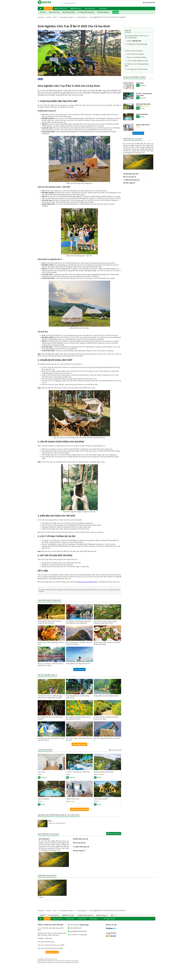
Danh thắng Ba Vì (82, 17)
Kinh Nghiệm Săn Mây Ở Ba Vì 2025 (78, 663)
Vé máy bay (91, 8)
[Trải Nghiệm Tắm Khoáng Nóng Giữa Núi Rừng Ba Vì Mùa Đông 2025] (79, 611)
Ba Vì (49, 8)
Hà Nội (49, 17)
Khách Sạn (77, 8)
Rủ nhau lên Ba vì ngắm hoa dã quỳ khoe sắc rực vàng (106, 718)
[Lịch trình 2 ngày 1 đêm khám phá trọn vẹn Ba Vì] (79, 729)
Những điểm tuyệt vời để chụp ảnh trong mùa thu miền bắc (49, 622)
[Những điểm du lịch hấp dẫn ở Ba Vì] (107, 686)
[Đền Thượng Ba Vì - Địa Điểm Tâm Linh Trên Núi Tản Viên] (79, 633)
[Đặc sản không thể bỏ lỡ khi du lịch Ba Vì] (107, 729)
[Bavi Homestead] (51, 796)
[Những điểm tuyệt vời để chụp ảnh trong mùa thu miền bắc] (51, 611)
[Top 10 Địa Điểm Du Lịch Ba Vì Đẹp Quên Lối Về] (79, 686)
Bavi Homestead (43, 799)
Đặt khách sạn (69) (81, 839)
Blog (116, 12)
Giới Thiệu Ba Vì (44, 839)
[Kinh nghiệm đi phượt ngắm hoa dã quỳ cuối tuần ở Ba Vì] (79, 707)
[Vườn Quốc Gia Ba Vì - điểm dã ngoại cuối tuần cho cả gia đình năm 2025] (51, 686)
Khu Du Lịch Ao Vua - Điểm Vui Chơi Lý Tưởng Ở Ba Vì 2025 (51, 664)
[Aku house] (51, 769)
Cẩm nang (103, 8)
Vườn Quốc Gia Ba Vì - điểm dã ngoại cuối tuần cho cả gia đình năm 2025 (50, 697)
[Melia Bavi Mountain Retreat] (107, 769)
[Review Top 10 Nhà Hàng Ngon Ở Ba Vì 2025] (51, 633)
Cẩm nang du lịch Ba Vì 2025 (87, 582)
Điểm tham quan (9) (87, 12)
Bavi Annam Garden (101, 799)
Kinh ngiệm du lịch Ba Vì (67, 17)
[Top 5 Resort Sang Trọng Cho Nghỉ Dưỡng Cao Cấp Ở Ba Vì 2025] (107, 611)
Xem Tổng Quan (114, 834)
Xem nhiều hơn (79, 669)
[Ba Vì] (52, 895)
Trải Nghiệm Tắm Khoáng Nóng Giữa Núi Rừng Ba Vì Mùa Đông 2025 (78, 622)
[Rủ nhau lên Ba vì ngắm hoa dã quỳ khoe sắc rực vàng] (107, 707)
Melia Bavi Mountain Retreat (104, 772)
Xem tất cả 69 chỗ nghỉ (79, 809)
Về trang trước (109, 919)
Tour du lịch (62, 8)
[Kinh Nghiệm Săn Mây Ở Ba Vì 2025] (79, 654)
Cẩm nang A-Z (104, 12)
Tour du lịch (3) (54, 12)
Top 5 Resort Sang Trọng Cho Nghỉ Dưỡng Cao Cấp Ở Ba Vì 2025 (105, 622)
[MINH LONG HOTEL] (79, 796)
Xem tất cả (116, 750)
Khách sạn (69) (69, 12)
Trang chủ (41, 17)
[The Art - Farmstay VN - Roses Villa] (79, 769)
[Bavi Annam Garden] (107, 796)
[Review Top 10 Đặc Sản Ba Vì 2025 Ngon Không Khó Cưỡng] (107, 633)
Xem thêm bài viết (79, 744)
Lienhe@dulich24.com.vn (78, 931)
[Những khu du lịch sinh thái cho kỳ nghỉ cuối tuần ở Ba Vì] (51, 729)
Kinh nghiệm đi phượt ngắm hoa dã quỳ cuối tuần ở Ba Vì (78, 718)
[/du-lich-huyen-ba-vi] (42, 824)
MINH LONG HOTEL (73, 799)
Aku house (41, 772)
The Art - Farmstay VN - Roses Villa (78, 772)
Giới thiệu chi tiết (52, 952)
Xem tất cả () (138, 133)
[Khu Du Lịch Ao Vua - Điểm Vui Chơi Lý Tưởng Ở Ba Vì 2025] (51, 654)
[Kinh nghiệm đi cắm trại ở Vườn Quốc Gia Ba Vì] (51, 707)
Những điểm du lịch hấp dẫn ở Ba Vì (106, 696)
